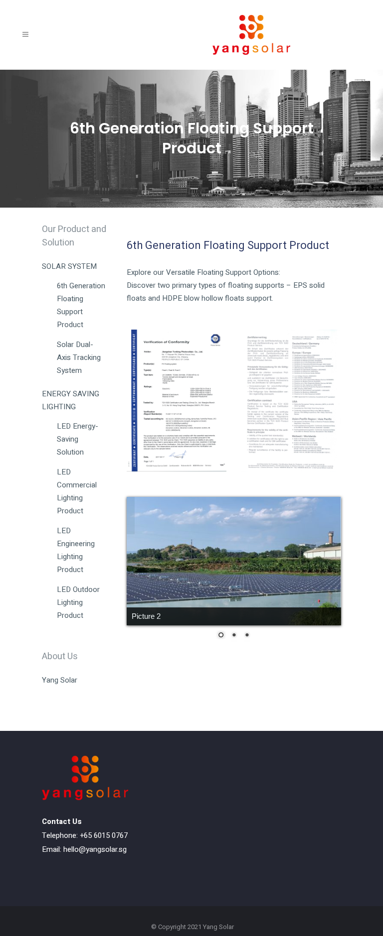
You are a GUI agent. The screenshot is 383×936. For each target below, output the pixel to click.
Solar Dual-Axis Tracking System (79, 357)
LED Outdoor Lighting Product (78, 602)
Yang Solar (59, 680)
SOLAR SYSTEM (69, 266)
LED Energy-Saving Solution (77, 439)
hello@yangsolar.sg (95, 849)
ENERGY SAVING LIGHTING (70, 400)
